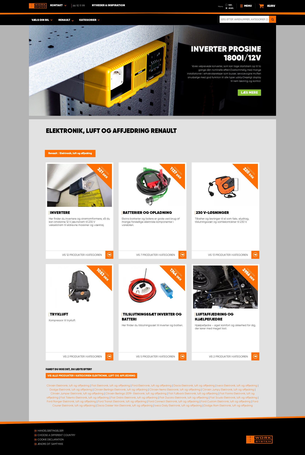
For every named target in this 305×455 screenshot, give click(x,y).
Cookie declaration (51, 439)
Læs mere (249, 93)
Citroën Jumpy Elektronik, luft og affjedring (228, 389)
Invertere (60, 213)
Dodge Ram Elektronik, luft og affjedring (228, 405)
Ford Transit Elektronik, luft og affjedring (122, 401)
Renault (53, 153)
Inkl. (230, 5)
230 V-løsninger (212, 213)
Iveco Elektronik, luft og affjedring (237, 385)
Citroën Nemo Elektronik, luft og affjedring (174, 389)
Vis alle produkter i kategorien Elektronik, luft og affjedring (91, 375)
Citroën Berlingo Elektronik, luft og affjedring (121, 389)
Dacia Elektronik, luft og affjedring (194, 385)
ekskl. (231, 8)
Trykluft (59, 314)
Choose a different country (56, 435)
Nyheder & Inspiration (108, 5)
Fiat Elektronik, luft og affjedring (110, 385)
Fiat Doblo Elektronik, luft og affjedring (134, 397)
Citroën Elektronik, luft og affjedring (68, 385)
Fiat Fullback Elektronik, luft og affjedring (193, 393)
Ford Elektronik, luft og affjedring (152, 385)
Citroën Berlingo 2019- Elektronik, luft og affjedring (136, 393)
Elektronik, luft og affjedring (76, 153)
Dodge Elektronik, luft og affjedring (71, 389)
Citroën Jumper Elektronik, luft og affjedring (77, 393)
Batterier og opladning (147, 213)
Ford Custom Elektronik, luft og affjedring (226, 401)
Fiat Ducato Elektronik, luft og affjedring (184, 397)
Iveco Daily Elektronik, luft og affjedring (178, 405)
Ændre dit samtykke (50, 443)
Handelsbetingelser (51, 430)
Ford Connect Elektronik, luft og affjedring (173, 401)
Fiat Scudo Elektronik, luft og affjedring (233, 397)
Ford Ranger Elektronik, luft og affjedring (71, 401)
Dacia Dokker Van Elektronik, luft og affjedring (125, 405)
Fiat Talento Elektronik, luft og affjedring (84, 397)
